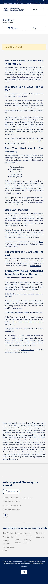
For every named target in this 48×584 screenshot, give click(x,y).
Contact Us (13, 491)
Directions (40, 537)
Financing (30, 527)
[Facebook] (5, 515)
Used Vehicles (8, 537)
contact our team (27, 350)
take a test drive (35, 266)
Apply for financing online (14, 230)
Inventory (9, 527)
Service (19, 527)
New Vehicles (8, 533)
